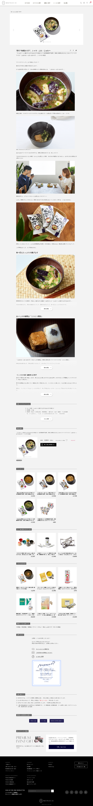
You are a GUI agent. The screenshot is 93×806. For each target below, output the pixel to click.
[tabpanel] (46, 29)
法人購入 (66, 3)
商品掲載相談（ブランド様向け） (33, 768)
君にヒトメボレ (43, 700)
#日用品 (18, 627)
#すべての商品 (56, 627)
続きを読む (46, 308)
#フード (34, 627)
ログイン (82, 763)
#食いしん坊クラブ (47, 627)
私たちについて (30, 764)
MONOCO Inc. (44, 804)
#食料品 (29, 627)
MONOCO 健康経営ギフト (10, 784)
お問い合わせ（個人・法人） (11, 766)
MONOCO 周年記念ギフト (10, 777)
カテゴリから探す (37, 3)
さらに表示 (46, 418)
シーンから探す (57, 3)
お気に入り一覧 (81, 766)
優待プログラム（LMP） (32, 784)
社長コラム (29, 779)
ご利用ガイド (8, 764)
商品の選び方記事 (30, 782)
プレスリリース (30, 777)
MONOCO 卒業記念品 (9, 782)
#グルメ (39, 627)
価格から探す (47, 3)
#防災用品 (23, 627)
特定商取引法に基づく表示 (10, 768)
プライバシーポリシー (9, 770)
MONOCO (50, 764)
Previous (14, 30)
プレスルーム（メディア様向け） (33, 770)
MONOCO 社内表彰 (9, 779)
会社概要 (28, 766)
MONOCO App (51, 766)
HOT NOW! (27, 3)
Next (79, 30)
